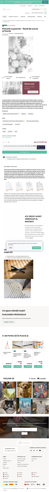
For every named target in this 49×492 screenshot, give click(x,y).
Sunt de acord (36, 247)
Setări (10, 247)
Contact (35, 5)
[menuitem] (4, 16)
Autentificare (27, 13)
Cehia (5, 472)
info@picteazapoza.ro (10, 450)
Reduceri (4, 463)
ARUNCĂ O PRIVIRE (44, 2)
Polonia (20, 474)
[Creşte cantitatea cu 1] (8, 142)
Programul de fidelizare (22, 465)
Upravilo (41, 487)
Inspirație (4, 462)
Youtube (42, 378)
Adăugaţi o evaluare (8, 322)
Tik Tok (32, 378)
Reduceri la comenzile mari (22, 463)
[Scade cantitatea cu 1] (3, 142)
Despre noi (29, 5)
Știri (3, 465)
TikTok (30, 238)
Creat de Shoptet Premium (32, 487)
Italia (34, 474)
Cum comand (22, 5)
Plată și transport (20, 460)
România (6, 474)
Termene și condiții (21, 458)
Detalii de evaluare (18, 33)
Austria (5, 477)
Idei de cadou (5, 467)
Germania (6, 475)
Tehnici (4, 458)
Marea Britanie (36, 475)
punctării (30, 173)
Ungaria (20, 472)
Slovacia (34, 472)
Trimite (24, 433)
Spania (20, 475)
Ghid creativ (33, 458)
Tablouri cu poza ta (7, 460)
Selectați (8, 366)
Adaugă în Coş (25, 152)
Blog (32, 460)
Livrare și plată (7, 137)
